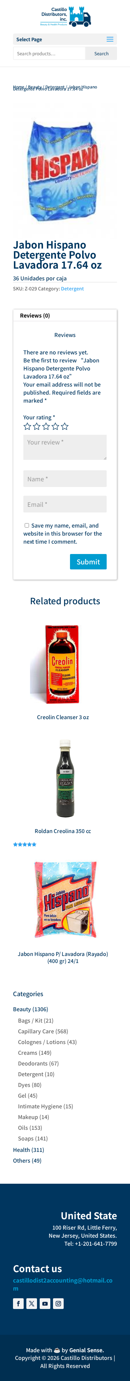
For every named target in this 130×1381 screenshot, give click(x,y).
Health (21, 1150)
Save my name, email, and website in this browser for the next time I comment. (62, 533)
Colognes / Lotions (42, 1042)
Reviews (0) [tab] (35, 315)
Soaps (26, 1138)
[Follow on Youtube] (45, 1303)
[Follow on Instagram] (58, 1303)
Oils (23, 1127)
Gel (22, 1095)
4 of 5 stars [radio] (55, 426)
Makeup (28, 1117)
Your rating (39, 417)
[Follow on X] (31, 1303)
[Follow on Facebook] (18, 1303)
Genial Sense (85, 1350)
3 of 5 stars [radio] (46, 426)
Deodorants (33, 1063)
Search (101, 53)
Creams (27, 1052)
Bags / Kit (30, 1020)
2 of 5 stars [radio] (37, 426)
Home (18, 86)
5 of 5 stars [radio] (65, 426)
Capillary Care (36, 1031)
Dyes (24, 1085)
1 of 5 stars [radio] (27, 426)
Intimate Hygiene (40, 1106)
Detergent (55, 86)
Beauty (35, 86)
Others (21, 1160)
